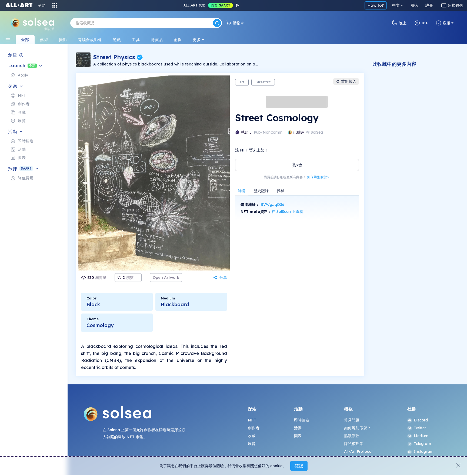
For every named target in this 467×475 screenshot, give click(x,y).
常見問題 (351, 420)
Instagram (423, 451)
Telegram (422, 443)
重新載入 (348, 81)
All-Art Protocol (358, 451)
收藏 (251, 435)
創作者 (253, 427)
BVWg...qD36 (272, 204)
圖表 (298, 435)
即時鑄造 (301, 420)
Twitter (420, 427)
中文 (396, 5)
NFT (252, 420)
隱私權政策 (353, 443)
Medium (421, 435)
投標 (297, 165)
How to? (376, 5)
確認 (299, 466)
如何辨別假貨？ (318, 177)
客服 (446, 23)
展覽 (251, 443)
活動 (298, 427)
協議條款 (351, 435)
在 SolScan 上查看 (287, 211)
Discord (421, 420)
